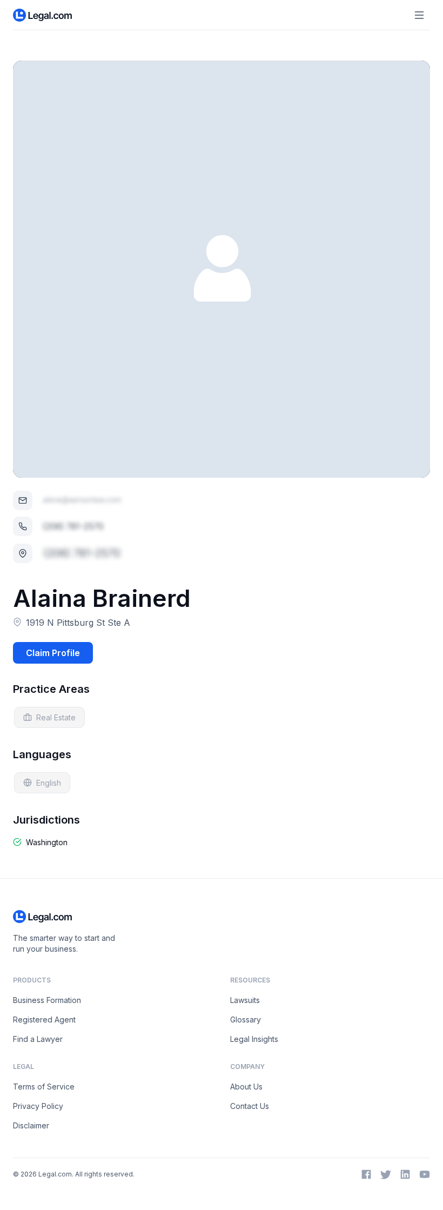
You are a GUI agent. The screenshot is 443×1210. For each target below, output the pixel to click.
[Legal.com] (43, 15)
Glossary (245, 1019)
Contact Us (249, 1106)
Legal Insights (254, 1039)
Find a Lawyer (38, 1039)
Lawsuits (245, 1000)
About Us (246, 1086)
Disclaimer (31, 1125)
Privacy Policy (38, 1106)
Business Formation (47, 1000)
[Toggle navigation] (419, 15)
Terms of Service (44, 1086)
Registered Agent (44, 1019)
